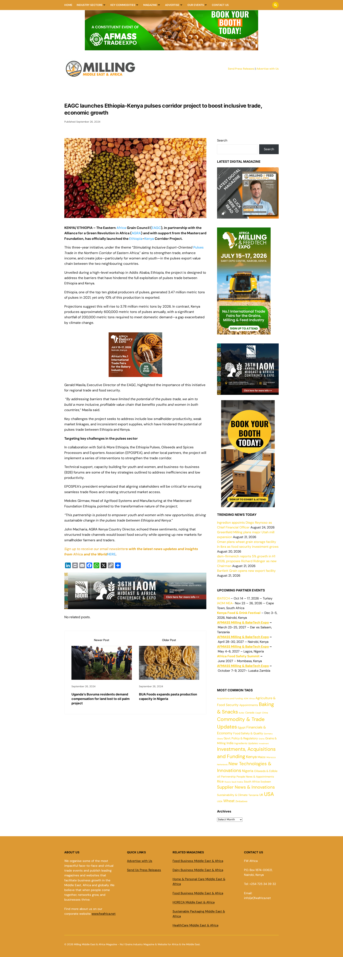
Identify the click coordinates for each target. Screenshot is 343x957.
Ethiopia (135, 238)
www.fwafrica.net (104, 914)
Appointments (248, 705)
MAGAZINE (150, 5)
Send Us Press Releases (144, 870)
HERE (111, 554)
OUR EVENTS (195, 5)
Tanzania (253, 795)
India (230, 743)
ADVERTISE (172, 5)
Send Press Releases (241, 68)
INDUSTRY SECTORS (89, 5)
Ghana (220, 738)
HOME (68, 5)
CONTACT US (220, 5)
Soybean (265, 781)
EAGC (156, 228)
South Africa (252, 781)
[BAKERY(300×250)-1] (135, 377)
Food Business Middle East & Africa (198, 893)
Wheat (229, 800)
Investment (264, 743)
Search (222, 140)
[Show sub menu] (104, 5)
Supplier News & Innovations (246, 787)
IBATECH (223, 598)
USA (269, 794)
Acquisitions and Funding (230, 698)
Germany (268, 733)
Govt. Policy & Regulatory (241, 738)
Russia (228, 782)
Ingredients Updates (246, 743)
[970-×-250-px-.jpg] (135, 606)
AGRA (136, 233)
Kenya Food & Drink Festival (238, 613)
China (265, 712)
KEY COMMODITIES (122, 5)
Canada (249, 712)
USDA (219, 801)
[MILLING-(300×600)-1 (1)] (244, 332)
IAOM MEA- (225, 603)
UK (261, 795)
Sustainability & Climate (232, 795)
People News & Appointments (255, 776)
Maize (262, 757)
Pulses (198, 247)
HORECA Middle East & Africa (194, 902)
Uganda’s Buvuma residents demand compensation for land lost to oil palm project (100, 698)
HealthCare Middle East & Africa (195, 925)
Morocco (271, 757)
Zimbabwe (241, 801)
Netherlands (222, 764)
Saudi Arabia (237, 782)
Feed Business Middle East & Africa (198, 861)
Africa (121, 228)
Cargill (258, 713)
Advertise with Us (267, 68)
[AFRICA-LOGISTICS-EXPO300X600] (248, 505)
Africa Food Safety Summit (238, 656)
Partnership (228, 776)
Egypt (241, 727)
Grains (261, 738)
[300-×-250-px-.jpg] (248, 392)
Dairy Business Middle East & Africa (198, 870)
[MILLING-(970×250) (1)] (171, 48)
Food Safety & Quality (248, 733)
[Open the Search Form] (275, 5)
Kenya (149, 238)
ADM (246, 698)
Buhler (241, 713)
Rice (220, 781)
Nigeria (247, 771)
